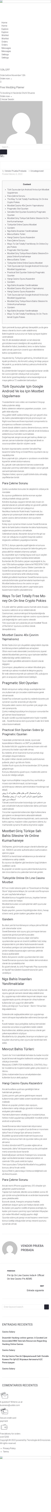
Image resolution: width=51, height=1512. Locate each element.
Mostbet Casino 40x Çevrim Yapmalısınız (25, 205)
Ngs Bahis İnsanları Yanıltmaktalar (22, 231)
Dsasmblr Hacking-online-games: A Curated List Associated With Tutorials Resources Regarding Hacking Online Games (24, 1341)
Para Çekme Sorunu (16, 196)
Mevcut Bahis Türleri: (16, 234)
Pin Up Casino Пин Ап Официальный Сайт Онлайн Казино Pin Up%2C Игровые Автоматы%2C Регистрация (25, 1359)
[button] (7, 99)
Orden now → (6, 78)
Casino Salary (8, 1332)
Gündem (11, 228)
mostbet (37, 623)
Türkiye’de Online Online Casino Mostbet (24, 263)
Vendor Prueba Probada (15, 171)
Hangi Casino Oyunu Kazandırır (21, 237)
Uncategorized (37, 171)
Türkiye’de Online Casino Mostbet (22, 224)
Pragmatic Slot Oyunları (17, 209)
